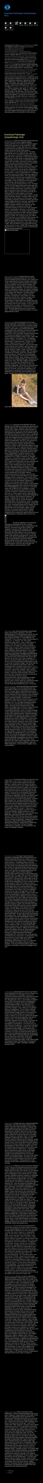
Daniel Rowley (9, 1123)
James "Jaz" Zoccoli (11, 1412)
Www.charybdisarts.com (19, 109)
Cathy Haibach (9, 779)
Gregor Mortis (9, 140)
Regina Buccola (9, 322)
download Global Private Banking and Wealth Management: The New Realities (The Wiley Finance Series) (20, 56)
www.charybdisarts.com (27, 45)
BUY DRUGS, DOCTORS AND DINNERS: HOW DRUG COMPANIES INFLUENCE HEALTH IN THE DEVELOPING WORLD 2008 (20, 104)
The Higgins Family (10, 856)
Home (10, 1472)
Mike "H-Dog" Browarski (12, 276)
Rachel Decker (9, 424)
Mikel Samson (9, 1225)
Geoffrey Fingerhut (10, 686)
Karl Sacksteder (9, 1165)
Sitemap (11, 1470)
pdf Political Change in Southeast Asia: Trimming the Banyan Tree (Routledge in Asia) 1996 (21, 98)
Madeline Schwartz (10, 1276)
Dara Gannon (8, 631)
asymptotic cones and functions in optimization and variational (21, 74)
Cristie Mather (9, 991)
